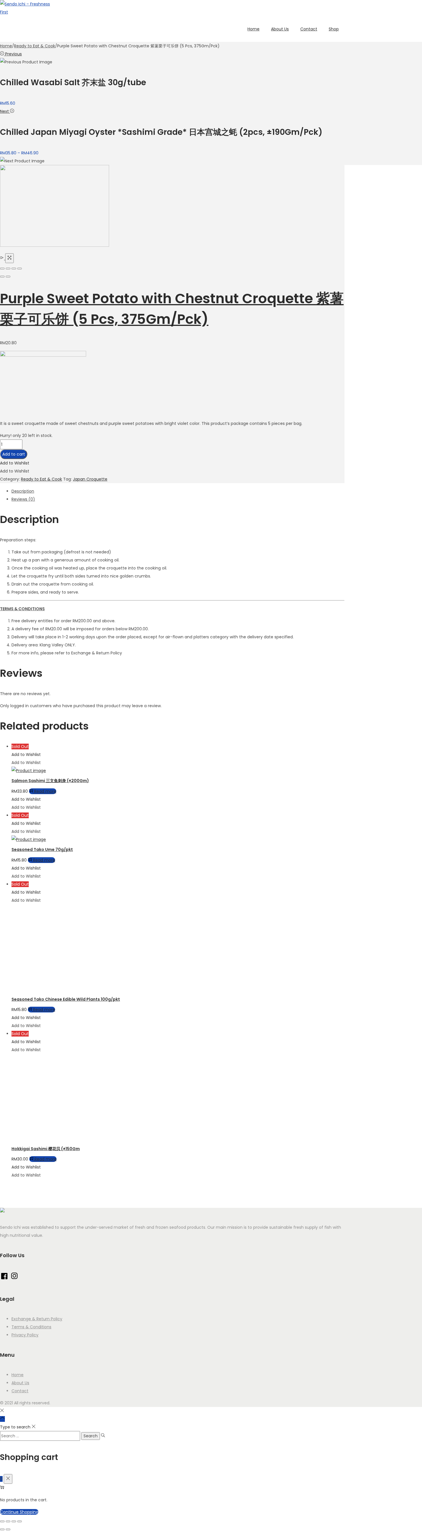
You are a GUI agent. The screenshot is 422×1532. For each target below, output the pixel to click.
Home (6, 46)
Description (22, 491)
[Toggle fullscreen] (13, 268)
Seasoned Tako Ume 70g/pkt (42, 849)
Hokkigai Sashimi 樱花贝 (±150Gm (45, 1149)
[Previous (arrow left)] (2, 276)
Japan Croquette (90, 479)
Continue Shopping (19, 1512)
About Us (20, 1383)
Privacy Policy (24, 1335)
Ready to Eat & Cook (34, 46)
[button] (14, 463)
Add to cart (13, 454)
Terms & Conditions (31, 1327)
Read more (45, 791)
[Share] (8, 268)
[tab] (177, 491)
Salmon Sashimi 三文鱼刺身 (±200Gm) (50, 781)
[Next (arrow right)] (8, 276)
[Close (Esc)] (2, 268)
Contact (19, 1391)
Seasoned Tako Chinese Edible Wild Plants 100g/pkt (65, 999)
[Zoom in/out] (19, 268)
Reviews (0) (23, 499)
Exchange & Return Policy (36, 1319)
